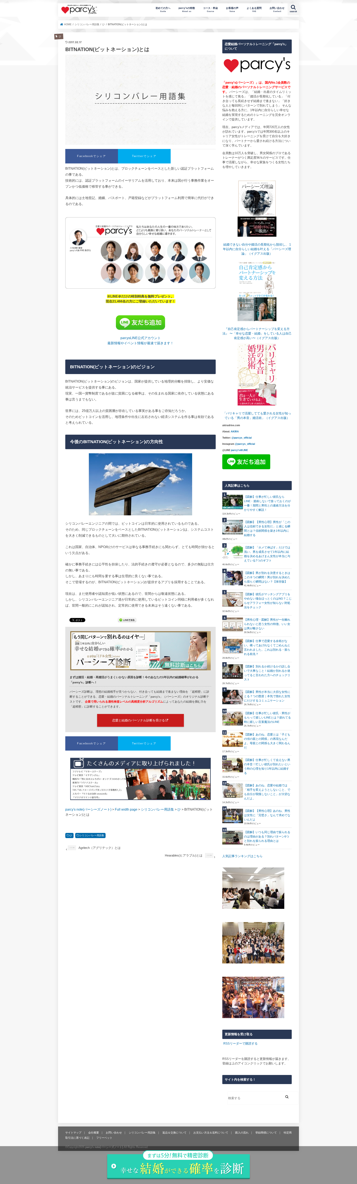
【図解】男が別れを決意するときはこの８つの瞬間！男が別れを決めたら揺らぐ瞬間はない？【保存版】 (267, 577)
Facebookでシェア (91, 156)
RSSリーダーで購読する (240, 1043)
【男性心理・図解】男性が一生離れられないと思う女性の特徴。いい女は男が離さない (267, 624)
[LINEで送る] (127, 620)
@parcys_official (242, 437)
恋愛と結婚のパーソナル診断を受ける (138, 720)
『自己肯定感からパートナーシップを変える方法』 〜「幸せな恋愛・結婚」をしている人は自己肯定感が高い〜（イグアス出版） (257, 333)
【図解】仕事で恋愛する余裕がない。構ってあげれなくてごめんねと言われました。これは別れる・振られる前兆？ (267, 647)
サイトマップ (73, 1132)
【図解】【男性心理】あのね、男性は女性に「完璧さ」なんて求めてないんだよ (267, 815)
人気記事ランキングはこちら (242, 856)
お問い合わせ (277, 9)
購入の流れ (242, 1132)
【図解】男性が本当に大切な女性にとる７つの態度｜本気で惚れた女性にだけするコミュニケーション (267, 696)
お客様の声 (232, 9)
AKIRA (235, 431)
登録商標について (266, 1132)
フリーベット (104, 1137)
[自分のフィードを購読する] (222, 1043)
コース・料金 (210, 9)
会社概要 (93, 1132)
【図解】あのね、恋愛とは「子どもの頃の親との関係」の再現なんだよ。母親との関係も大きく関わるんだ (267, 741)
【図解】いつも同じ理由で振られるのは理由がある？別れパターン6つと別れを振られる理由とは (267, 836)
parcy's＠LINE (239, 450)
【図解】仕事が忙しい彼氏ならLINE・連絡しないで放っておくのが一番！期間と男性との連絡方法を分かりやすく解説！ (267, 503)
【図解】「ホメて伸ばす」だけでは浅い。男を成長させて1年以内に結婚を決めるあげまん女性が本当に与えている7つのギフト (267, 554)
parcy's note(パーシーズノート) (79, 9)
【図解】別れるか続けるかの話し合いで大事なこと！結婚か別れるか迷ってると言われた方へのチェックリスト (267, 673)
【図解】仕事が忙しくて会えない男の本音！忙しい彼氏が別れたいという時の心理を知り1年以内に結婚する (267, 766)
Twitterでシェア (144, 156)
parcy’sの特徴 (186, 9)
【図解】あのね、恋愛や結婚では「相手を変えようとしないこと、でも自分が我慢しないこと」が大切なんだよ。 (267, 792)
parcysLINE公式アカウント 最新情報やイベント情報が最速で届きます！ (140, 340)
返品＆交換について (174, 1132)
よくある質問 (254, 9)
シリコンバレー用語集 (91, 835)
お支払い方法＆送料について (210, 1132)
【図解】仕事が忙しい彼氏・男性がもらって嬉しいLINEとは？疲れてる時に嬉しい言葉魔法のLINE (267, 717)
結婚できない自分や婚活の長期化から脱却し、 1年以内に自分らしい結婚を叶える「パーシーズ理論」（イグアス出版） (257, 249)
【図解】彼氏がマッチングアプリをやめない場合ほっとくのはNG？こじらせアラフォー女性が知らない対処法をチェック (268, 601)
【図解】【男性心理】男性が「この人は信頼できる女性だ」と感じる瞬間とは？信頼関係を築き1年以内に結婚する (267, 528)
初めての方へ (163, 9)
